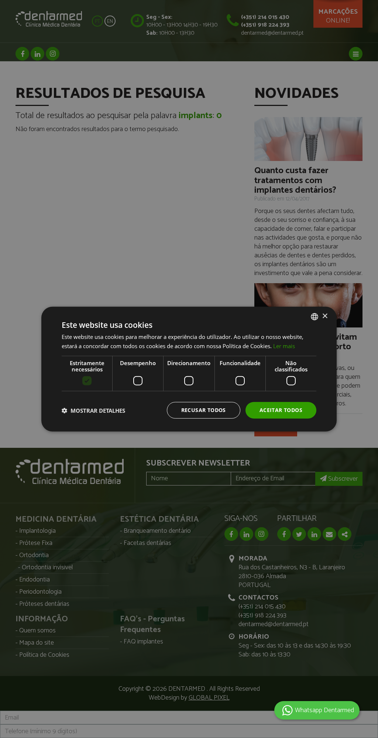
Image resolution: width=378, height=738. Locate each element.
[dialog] (189, 369)
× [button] (324, 316)
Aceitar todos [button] (281, 409)
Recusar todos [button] (203, 409)
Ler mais (284, 345)
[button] (93, 410)
